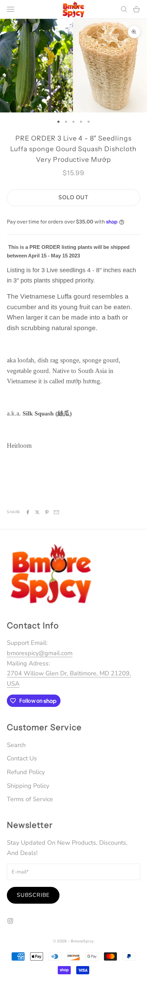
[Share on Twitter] (37, 512)
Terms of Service (30, 799)
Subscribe (33, 895)
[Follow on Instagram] (10, 920)
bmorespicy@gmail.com (39, 653)
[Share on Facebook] (27, 512)
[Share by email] (56, 512)
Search (16, 745)
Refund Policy (26, 772)
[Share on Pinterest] (47, 512)
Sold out (73, 197)
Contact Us (22, 758)
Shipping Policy (28, 786)
